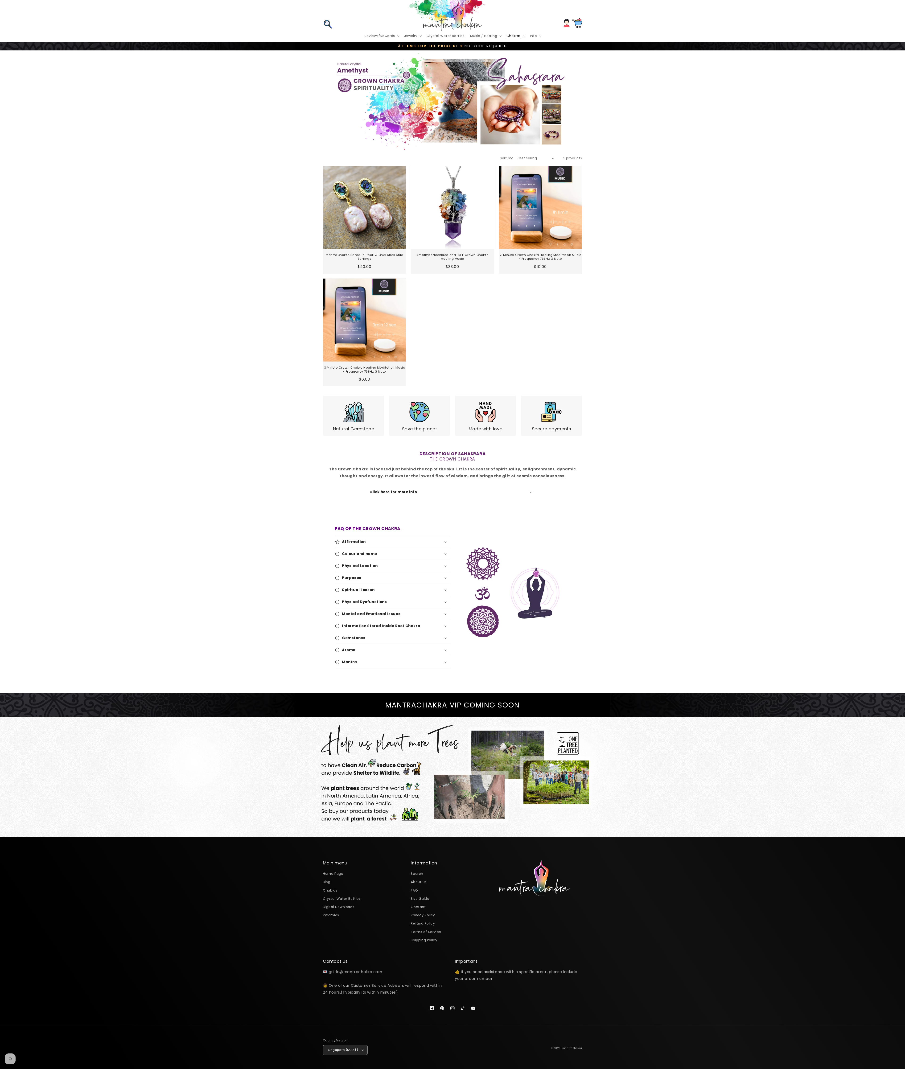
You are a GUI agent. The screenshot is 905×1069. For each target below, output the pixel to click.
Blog (326, 882)
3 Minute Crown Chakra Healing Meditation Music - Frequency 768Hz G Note (364, 370)
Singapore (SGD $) (343, 1050)
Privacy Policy (423, 915)
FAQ (414, 890)
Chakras (330, 890)
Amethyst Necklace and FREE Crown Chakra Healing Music (452, 257)
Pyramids (331, 915)
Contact (418, 907)
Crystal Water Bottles (342, 898)
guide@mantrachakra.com (355, 971)
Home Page (333, 873)
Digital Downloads (338, 907)
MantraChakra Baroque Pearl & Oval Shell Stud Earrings (364, 257)
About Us (419, 882)
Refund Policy (423, 923)
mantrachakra (572, 1048)
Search (417, 873)
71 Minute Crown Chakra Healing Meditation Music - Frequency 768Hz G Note (540, 257)
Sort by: (506, 158)
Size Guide (420, 898)
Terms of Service (426, 931)
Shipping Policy (424, 940)
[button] (328, 10)
